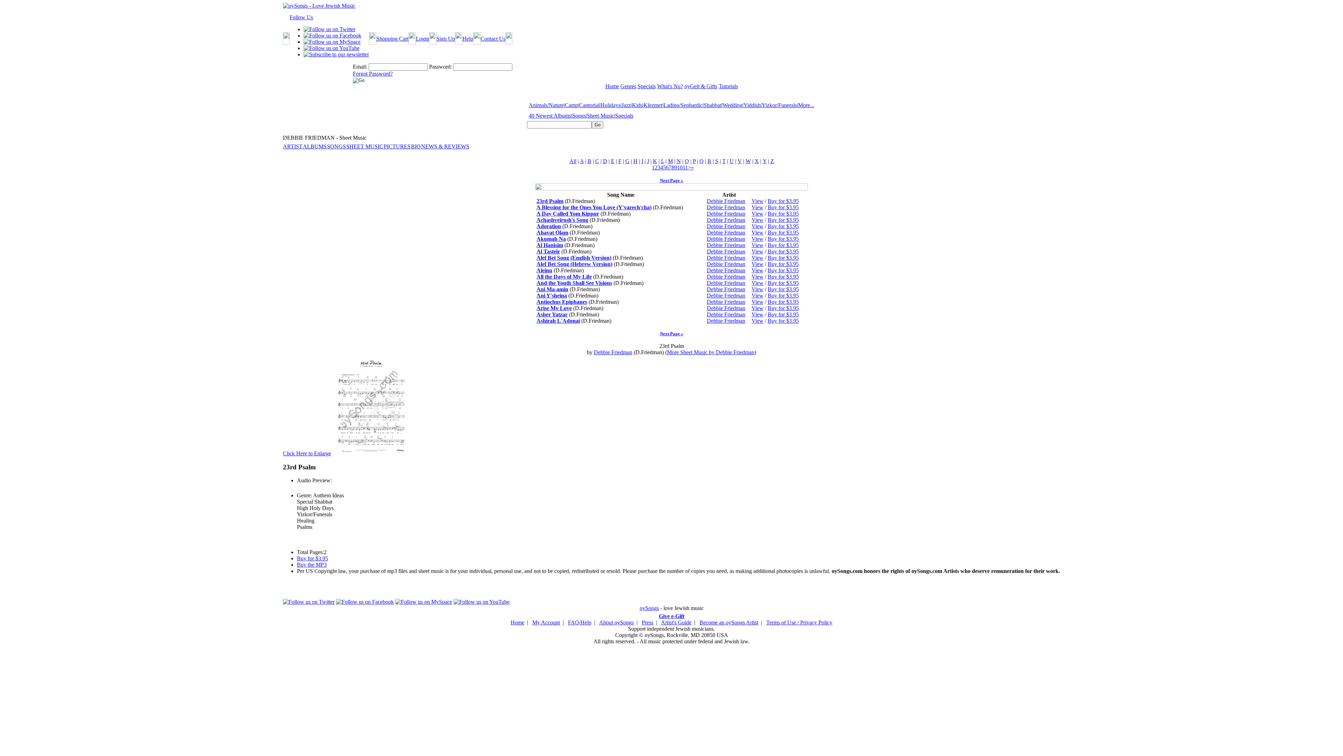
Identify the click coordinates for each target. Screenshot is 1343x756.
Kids (637, 105)
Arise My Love (554, 308)
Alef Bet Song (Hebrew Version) (574, 264)
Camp (571, 105)
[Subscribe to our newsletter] (336, 54)
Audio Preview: (314, 480)
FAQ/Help (579, 622)
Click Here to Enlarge (307, 453)
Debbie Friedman (726, 201)
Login (422, 39)
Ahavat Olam (552, 233)
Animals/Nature (546, 105)
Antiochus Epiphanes (562, 302)
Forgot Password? (373, 74)
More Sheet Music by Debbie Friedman (710, 352)
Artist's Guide (676, 622)
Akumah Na (551, 239)
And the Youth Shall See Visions (574, 283)
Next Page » (671, 180)
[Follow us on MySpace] (332, 42)
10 (680, 167)
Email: (360, 67)
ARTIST (293, 146)
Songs (579, 116)
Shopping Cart (392, 39)
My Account (546, 622)
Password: (440, 67)
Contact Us (493, 39)
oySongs (649, 608)
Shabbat (713, 105)
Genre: (304, 495)
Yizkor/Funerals (779, 105)
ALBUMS (315, 146)
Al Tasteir (548, 251)
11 (685, 167)
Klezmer (653, 105)
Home (517, 622)
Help (467, 39)
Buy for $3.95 (783, 201)
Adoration (549, 226)
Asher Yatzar (552, 314)
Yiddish (752, 105)
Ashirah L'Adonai (558, 321)
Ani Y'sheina (552, 296)
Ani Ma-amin (552, 289)
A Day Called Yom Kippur (568, 214)
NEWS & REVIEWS (445, 146)
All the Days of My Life (564, 277)
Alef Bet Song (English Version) (574, 258)
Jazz (626, 105)
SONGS (336, 146)
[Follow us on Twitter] (329, 29)
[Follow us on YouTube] (332, 48)
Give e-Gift (671, 616)
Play (301, 488)
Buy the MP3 (312, 565)
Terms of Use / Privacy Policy (799, 622)
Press (647, 622)
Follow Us (301, 17)
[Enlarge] (371, 453)
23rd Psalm (550, 201)
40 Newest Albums (550, 116)
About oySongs (616, 622)
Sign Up (445, 39)
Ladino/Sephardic (683, 105)
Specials (624, 116)
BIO (416, 146)
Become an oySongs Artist (728, 622)
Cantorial (589, 105)
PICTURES (397, 146)
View (757, 201)
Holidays (610, 105)
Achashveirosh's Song (562, 220)
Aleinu (544, 270)
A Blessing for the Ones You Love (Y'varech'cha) (594, 207)
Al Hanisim (550, 245)
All (572, 161)
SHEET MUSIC (364, 146)
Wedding (732, 105)
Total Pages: (310, 552)
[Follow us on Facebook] (332, 35)
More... (806, 105)
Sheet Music (600, 116)
